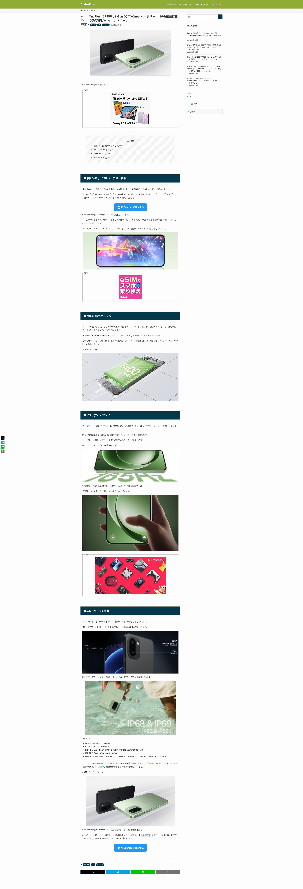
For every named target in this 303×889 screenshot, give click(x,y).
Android (93, 25)
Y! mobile (90, 763)
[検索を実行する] (220, 16)
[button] (92, 872)
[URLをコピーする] (168, 872)
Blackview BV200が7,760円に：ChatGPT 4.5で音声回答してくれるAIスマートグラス (204, 59)
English (189, 96)
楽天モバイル (151, 763)
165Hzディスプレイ (102, 153)
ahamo (100, 766)
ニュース (105, 25)
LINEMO (109, 763)
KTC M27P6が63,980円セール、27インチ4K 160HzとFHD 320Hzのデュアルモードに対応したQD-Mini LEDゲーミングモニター (204, 69)
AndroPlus (87, 4)
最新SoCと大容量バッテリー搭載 (108, 145)
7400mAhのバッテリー (103, 149)
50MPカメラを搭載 (102, 157)
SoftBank (100, 763)
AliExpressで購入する (132, 207)
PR (99, 25)
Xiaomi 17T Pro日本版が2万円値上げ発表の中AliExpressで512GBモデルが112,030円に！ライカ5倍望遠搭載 (204, 48)
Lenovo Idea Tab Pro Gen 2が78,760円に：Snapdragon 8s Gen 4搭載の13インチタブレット (204, 36)
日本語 (189, 93)
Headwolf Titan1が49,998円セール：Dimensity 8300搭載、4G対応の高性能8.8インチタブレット (203, 81)
